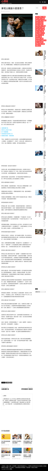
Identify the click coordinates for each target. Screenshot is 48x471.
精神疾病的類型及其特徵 (45, 216)
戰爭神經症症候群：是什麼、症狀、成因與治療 (45, 133)
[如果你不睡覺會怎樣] (39, 230)
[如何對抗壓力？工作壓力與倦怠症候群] (39, 169)
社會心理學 (38, 38)
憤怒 (42, 31)
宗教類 (43, 25)
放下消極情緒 (4, 132)
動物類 (37, 20)
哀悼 (40, 20)
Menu (45, 2)
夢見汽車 (41, 22)
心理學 (37, 29)
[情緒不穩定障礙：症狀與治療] (39, 51)
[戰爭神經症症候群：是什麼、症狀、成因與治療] (39, 125)
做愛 (39, 18)
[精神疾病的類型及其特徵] (39, 212)
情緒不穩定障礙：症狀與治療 (45, 55)
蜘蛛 (36, 42)
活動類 (37, 34)
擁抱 (36, 33)
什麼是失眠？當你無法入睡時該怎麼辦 (45, 196)
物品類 (37, 36)
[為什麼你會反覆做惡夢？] (39, 151)
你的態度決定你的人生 (7, 134)
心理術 (10, 469)
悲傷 (40, 29)
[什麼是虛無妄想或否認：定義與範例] (39, 103)
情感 (43, 29)
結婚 (42, 38)
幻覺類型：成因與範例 (45, 89)
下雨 (36, 16)
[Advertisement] (17, 48)
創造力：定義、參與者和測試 (28, 455)
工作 (39, 27)
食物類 (37, 45)
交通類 (40, 16)
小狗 (36, 27)
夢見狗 (37, 24)
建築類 (43, 27)
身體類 (37, 43)
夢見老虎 (41, 24)
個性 (36, 18)
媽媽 (40, 25)
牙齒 (42, 34)
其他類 (43, 18)
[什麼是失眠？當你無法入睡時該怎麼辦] (39, 190)
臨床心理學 (38, 40)
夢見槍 (37, 22)
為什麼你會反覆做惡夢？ (45, 155)
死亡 (43, 33)
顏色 (43, 43)
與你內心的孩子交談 (6, 130)
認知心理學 (41, 42)
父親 (11, 382)
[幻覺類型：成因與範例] (39, 86)
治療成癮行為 (4, 128)
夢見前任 (44, 20)
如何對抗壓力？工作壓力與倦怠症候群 (45, 174)
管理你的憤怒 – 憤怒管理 (7, 135)
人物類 (7, 382)
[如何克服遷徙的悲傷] (39, 70)
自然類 (42, 40)
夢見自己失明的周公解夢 (16, 442)
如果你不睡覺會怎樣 (45, 232)
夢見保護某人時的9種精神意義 (28, 442)
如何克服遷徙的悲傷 (45, 72)
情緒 (36, 31)
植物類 (40, 33)
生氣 (40, 36)
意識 (39, 31)
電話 (40, 43)
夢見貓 (37, 25)
